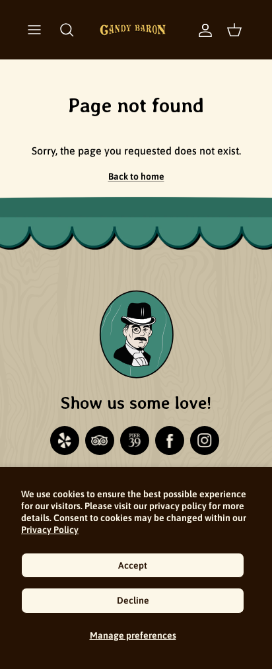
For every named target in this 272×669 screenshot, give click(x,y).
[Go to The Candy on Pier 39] (134, 440)
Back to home (136, 176)
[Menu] (34, 29)
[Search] (66, 29)
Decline (133, 600)
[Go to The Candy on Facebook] (169, 440)
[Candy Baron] (133, 30)
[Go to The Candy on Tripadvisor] (99, 440)
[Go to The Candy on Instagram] (204, 440)
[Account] (198, 29)
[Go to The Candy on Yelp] (64, 440)
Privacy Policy (50, 529)
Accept (132, 565)
